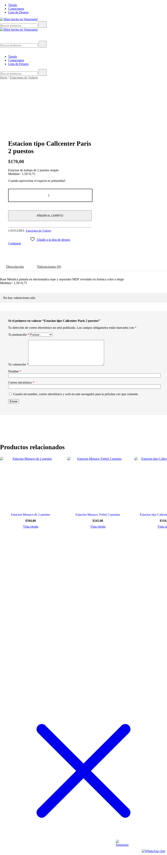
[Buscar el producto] (42, 24)
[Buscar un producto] (4, 39)
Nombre (14, 371)
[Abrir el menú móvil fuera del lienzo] (1, 33)
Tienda (12, 5)
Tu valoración (18, 364)
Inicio (3, 77)
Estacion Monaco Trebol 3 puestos (98, 514)
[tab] (15, 267)
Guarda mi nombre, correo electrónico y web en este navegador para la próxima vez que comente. (75, 394)
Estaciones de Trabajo (24, 77)
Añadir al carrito (50, 215)
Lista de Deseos (18, 12)
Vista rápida (30, 526)
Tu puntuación (18, 334)
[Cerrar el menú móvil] (1, 49)
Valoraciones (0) (49, 267)
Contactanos (16, 8)
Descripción (15, 267)
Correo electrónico (21, 382)
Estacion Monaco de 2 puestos (30, 514)
